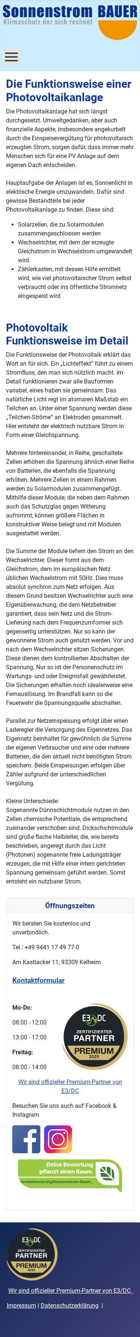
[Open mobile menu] (11, 57)
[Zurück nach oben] (127, 1323)
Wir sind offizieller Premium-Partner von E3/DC (71, 1290)
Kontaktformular (38, 980)
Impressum (21, 1305)
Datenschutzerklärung (70, 1305)
